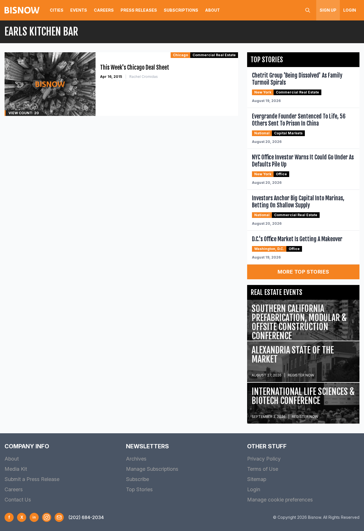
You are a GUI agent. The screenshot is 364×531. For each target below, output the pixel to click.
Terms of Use (262, 469)
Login (349, 10)
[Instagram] (46, 517)
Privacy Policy (264, 459)
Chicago (180, 55)
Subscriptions (181, 10)
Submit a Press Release (32, 479)
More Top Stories (303, 272)
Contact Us (18, 500)
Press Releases (139, 10)
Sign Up (328, 10)
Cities (56, 10)
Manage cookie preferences (280, 500)
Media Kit (16, 469)
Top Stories (139, 489)
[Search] (307, 10)
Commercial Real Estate (214, 55)
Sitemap (256, 479)
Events (78, 10)
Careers (104, 10)
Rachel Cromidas (143, 76)
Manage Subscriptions (152, 469)
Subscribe (137, 479)
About (212, 10)
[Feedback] (59, 517)
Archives (136, 459)
